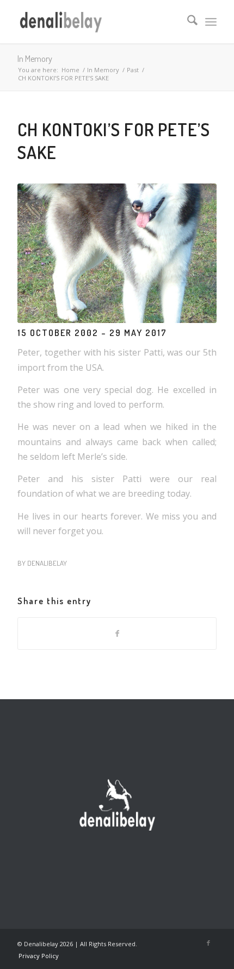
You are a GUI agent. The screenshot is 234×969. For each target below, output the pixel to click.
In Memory (34, 58)
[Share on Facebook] (117, 633)
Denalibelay (47, 563)
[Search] (187, 21)
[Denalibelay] (96, 21)
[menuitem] (187, 21)
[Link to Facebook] (208, 943)
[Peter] (117, 253)
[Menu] (211, 22)
